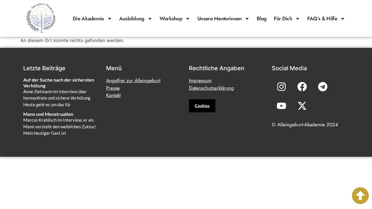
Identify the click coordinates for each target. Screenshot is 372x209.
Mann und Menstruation (48, 114)
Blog (262, 18)
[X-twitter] (302, 105)
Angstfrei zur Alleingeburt (133, 80)
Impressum (200, 80)
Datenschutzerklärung (211, 87)
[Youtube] (281, 105)
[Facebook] (302, 86)
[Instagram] (281, 86)
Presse (113, 87)
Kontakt (113, 95)
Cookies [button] (202, 106)
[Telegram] (322, 86)
